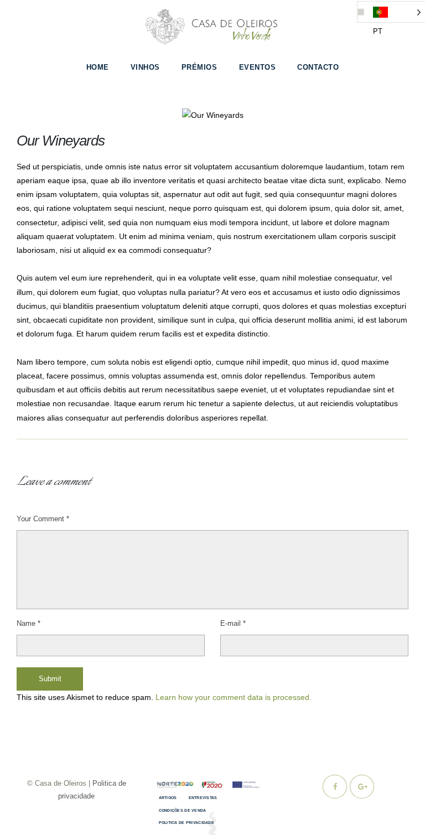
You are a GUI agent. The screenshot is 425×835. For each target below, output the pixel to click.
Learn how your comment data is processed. (234, 697)
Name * (28, 623)
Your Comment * (43, 519)
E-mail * (233, 623)
